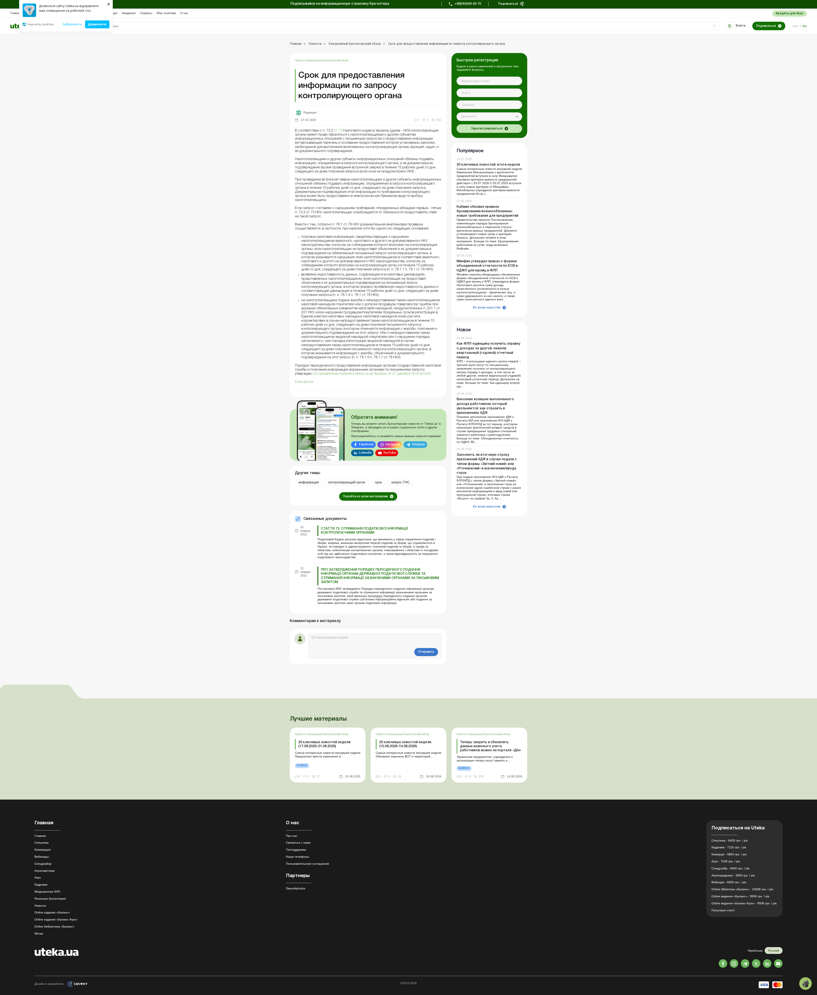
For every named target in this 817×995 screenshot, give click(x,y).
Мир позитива (166, 13)
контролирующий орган (346, 482)
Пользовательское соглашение (307, 863)
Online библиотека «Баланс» (54, 926)
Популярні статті (722, 910)
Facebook (366, 444)
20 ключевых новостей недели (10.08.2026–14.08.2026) (405, 744)
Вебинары (41, 856)
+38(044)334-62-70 (467, 4)
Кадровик (40, 884)
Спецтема (41, 842)
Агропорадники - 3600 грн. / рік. (733, 875)
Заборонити (72, 24)
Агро (37, 877)
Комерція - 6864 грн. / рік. (729, 854)
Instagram (392, 444)
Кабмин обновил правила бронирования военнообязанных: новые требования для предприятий (487, 211)
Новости (300, 60)
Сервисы (146, 13)
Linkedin (365, 453)
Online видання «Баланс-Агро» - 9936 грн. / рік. (744, 903)
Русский (773, 950)
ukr (795, 26)
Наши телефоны (297, 856)
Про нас (291, 835)
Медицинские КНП (47, 891)
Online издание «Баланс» (52, 912)
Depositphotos (295, 888)
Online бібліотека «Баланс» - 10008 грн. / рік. (742, 889)
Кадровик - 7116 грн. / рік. (729, 847)
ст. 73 (338, 130)
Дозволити (97, 24)
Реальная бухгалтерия (50, 898)
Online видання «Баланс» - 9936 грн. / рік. (740, 896)
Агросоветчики (44, 870)
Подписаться (508, 4)
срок (378, 482)
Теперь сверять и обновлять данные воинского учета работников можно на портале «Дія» (490, 746)
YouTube (389, 453)
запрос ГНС (400, 482)
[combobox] (489, 116)
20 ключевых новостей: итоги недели (488, 164)
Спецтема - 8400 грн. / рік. (729, 840)
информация (309, 482)
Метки (38, 933)
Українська (755, 950)
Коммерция (42, 849)
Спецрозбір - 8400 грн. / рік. (730, 868)
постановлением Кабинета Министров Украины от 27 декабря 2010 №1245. (372, 373)
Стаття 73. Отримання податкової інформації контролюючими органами (364, 530)
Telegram (418, 444)
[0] (805, 983)
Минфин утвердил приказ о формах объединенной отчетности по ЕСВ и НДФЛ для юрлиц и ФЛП (487, 266)
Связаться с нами (298, 842)
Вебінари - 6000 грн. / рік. (729, 882)
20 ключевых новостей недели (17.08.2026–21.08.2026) (324, 744)
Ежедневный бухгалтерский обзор (328, 60)
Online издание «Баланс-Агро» (55, 919)
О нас (184, 13)
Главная (16, 13)
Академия (129, 13)
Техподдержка (296, 849)
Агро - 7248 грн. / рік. (726, 861)
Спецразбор (42, 863)
